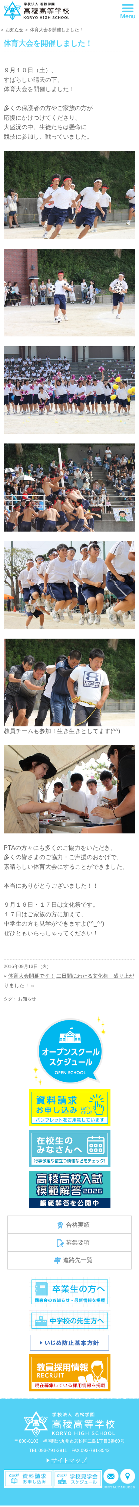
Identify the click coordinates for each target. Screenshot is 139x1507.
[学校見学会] (77, 1478)
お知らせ (14, 29)
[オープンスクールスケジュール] (69, 1051)
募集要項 (78, 1242)
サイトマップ (69, 1460)
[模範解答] (69, 1189)
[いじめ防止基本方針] (69, 1342)
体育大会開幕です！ (31, 976)
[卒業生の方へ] (69, 1291)
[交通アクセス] (127, 1478)
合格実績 (78, 1225)
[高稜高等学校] (36, 10)
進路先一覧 (78, 1260)
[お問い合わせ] (111, 1478)
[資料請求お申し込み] (69, 1107)
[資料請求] (28, 1478)
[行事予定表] (69, 1148)
